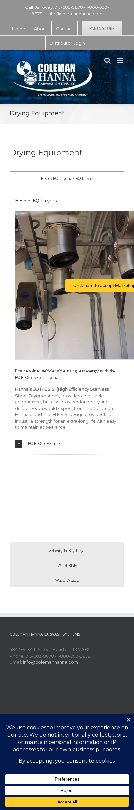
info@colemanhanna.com (74, 13)
